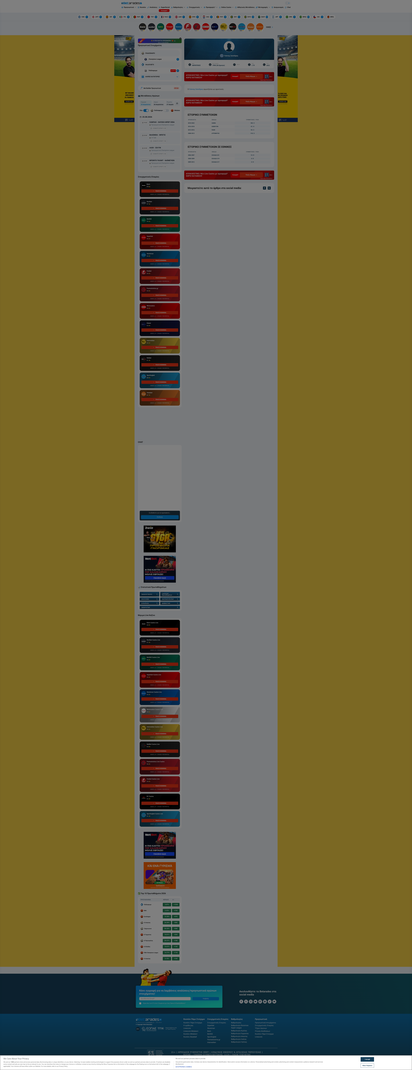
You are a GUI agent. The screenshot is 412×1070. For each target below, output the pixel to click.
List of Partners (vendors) (184, 1067)
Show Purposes (367, 1065)
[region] (206, 1062)
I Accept (367, 1059)
